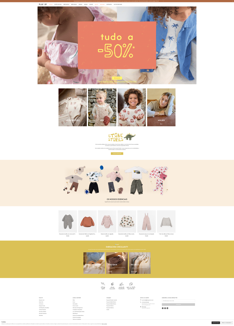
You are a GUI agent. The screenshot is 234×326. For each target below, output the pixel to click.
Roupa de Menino (110, 305)
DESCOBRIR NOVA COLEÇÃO (117, 78)
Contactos (41, 304)
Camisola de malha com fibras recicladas (126, 234)
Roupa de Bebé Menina (111, 304)
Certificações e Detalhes (44, 307)
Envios (74, 302)
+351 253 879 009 (145, 302)
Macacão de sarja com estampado (146, 234)
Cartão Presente (42, 309)
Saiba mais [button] (110, 271)
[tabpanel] (117, 45)
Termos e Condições (77, 319)
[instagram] (165, 308)
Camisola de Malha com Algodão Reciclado (87, 234)
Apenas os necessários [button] (227, 322)
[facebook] (163, 308)
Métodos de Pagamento (78, 307)
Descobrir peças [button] (134, 271)
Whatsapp (144, 306)
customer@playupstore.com (147, 300)
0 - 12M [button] (72, 123)
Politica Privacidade (77, 317)
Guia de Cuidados (42, 311)
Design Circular (42, 305)
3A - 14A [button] (131, 123)
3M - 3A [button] (102, 123)
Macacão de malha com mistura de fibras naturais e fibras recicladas (67, 234)
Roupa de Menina (110, 307)
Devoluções (75, 304)
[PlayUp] (43, 4)
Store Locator (75, 305)
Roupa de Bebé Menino (111, 302)
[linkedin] (167, 308)
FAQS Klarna (75, 313)
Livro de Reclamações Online (78, 311)
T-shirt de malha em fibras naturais (166, 234)
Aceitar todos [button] (216, 322)
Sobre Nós (41, 302)
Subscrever (178, 304)
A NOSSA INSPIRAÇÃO (117, 153)
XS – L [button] (161, 123)
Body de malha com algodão (107, 234)
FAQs (74, 300)
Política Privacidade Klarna (78, 315)
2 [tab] (117, 82)
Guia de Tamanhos (43, 313)
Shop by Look (41, 300)
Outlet (107, 309)
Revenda (41, 315)
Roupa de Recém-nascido (111, 300)
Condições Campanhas (77, 309)
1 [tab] (116, 82)
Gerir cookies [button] (104, 323)
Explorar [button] (86, 271)
